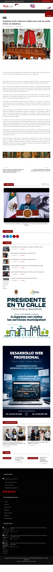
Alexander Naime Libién (32, 458)
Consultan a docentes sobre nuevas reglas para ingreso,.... (24, 278)
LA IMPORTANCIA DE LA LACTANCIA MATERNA (19, 459)
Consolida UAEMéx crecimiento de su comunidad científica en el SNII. (27, 265)
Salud (4, 17)
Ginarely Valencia (7, 458)
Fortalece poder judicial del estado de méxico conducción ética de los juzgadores (28, 543)
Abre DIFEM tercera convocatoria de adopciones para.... (24, 259)
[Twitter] (37, 1)
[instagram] (14, 492)
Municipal (6, 247)
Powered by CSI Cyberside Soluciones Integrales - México (26, 561)
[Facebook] (35, 1)
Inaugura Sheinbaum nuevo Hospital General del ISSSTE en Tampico (38, 442)
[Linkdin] (40, 1)
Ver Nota (23, 249)
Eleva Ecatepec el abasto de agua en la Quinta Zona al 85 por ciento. (27, 247)
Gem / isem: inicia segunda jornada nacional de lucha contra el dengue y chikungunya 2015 (28, 536)
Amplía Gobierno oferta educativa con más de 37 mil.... (23, 253)
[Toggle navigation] (5, 11)
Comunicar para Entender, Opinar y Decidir (14, 1)
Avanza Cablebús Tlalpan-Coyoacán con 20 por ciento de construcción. (27, 272)
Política (5, 254)
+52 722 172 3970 (9, 485)
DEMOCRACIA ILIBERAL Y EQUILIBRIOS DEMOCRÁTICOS (44, 459)
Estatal (5, 260)
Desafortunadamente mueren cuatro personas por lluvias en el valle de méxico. (28, 528)
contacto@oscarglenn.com (11, 488)
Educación (6, 266)
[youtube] (12, 492)
